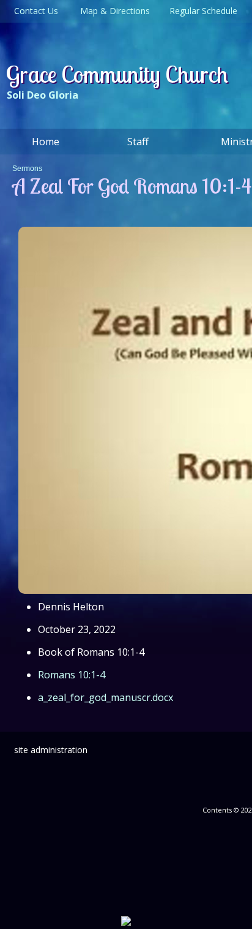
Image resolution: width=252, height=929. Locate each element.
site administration (50, 750)
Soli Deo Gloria (42, 95)
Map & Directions (112, 11)
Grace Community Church (117, 74)
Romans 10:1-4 (71, 674)
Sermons (27, 168)
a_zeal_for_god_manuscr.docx (105, 697)
